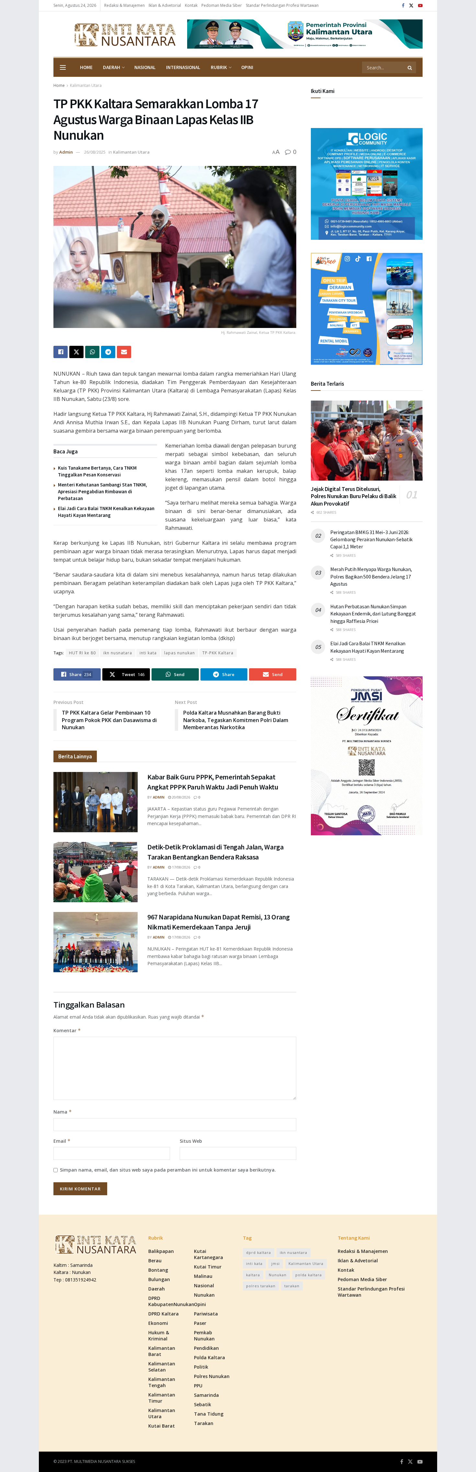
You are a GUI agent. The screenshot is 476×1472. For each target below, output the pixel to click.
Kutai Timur (207, 1267)
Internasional (183, 67)
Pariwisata (206, 1314)
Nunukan (204, 1295)
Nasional (145, 67)
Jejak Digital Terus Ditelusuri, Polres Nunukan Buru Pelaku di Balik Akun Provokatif (353, 496)
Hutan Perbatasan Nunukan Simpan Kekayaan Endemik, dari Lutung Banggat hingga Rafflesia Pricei (373, 613)
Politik (201, 1367)
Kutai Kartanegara (208, 1254)
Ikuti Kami (322, 91)
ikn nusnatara (117, 653)
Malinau (203, 1276)
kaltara (253, 1274)
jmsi (275, 1263)
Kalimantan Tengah (161, 1382)
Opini (247, 67)
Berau (155, 1260)
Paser (200, 1323)
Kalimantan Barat (161, 1351)
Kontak (191, 5)
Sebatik (202, 1404)
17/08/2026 (180, 867)
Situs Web (191, 1141)
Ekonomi (158, 1323)
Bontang (158, 1270)
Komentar (67, 1030)
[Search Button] (410, 67)
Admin (66, 152)
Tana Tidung (208, 1414)
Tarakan (203, 1423)
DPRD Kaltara (163, 1314)
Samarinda (206, 1395)
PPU (198, 1386)
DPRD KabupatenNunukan (171, 1301)
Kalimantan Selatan (161, 1367)
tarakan (292, 1285)
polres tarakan (261, 1285)
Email (62, 1141)
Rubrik (219, 67)
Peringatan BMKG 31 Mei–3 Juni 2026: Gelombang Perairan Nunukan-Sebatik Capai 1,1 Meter (371, 539)
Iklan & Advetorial (165, 5)
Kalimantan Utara (86, 85)
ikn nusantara (293, 1252)
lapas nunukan (179, 653)
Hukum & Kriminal (158, 1335)
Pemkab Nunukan (204, 1335)
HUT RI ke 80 (82, 653)
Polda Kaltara (209, 1357)
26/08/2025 (95, 152)
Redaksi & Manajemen (124, 5)
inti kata (148, 653)
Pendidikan (206, 1348)
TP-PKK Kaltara (217, 653)
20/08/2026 (180, 797)
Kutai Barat (161, 1426)
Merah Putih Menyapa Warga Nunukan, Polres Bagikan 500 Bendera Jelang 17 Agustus (371, 576)
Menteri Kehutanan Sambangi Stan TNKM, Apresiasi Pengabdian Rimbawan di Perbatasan (102, 491)
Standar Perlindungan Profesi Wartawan (282, 5)
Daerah (111, 67)
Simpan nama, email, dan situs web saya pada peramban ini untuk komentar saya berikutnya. (168, 1170)
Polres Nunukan (212, 1376)
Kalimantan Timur (161, 1398)
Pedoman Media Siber (221, 5)
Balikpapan (161, 1251)
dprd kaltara (258, 1252)
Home (86, 67)
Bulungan (159, 1279)
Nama (62, 1112)
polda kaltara (308, 1274)
